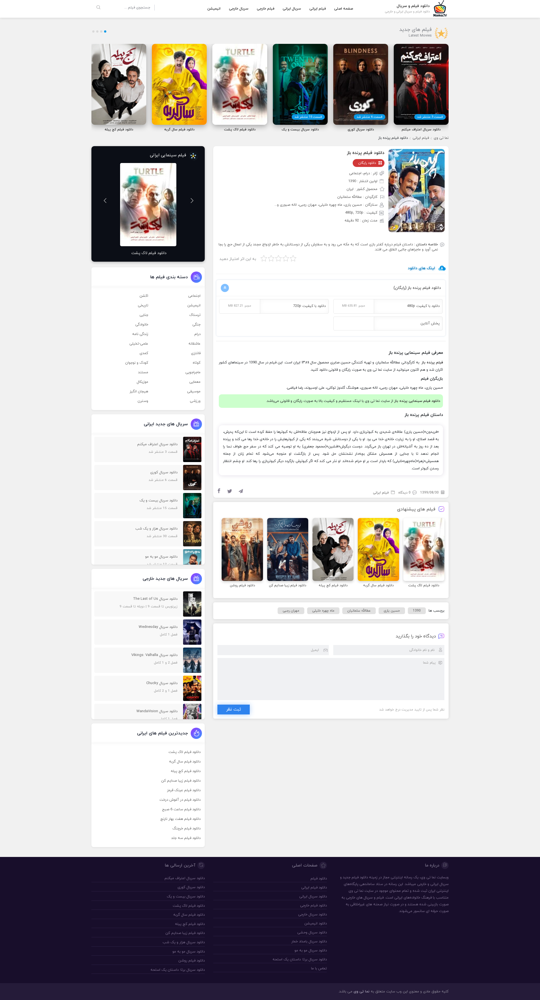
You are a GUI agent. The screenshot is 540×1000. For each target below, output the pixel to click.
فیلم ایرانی (317, 8)
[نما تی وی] (440, 8)
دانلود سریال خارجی (312, 914)
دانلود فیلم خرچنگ (186, 828)
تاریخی (143, 305)
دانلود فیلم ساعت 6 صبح (181, 809)
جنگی (196, 324)
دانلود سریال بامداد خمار (309, 941)
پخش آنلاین (430, 323)
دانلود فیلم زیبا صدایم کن (181, 780)
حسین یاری (392, 610)
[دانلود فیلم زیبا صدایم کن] (287, 550)
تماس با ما (319, 968)
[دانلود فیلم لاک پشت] (423, 550)
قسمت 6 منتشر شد (369, 117)
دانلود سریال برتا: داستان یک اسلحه (300, 959)
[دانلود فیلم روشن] (242, 550)
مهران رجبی (291, 610)
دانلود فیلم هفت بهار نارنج (180, 819)
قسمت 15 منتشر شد (308, 117)
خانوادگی (141, 324)
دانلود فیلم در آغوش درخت (180, 799)
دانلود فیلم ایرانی (314, 887)
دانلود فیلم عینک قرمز (184, 790)
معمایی (195, 381)
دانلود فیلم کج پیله (186, 771)
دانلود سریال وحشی (312, 932)
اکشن (144, 295)
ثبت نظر (233, 709)
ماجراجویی (193, 372)
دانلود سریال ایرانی (313, 896)
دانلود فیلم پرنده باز (365, 153)
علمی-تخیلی (138, 343)
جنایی (144, 315)
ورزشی (195, 401)
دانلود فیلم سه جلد (186, 838)
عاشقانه (194, 343)
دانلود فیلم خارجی (313, 905)
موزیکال (142, 381)
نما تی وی (441, 138)
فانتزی (196, 353)
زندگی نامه (140, 334)
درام (197, 334)
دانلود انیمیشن (315, 923)
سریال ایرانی (292, 8)
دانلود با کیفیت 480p (423, 306)
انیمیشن (213, 8)
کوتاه (197, 362)
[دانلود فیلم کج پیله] (333, 550)
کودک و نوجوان (136, 362)
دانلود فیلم (360, 877)
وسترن (143, 401)
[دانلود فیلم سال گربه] (378, 550)
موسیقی (194, 391)
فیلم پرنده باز (432, 362)
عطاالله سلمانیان (359, 610)
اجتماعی (194, 295)
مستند (143, 372)
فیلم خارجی (265, 8)
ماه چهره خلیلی (323, 610)
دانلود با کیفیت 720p (309, 306)
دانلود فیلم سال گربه (185, 761)
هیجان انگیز (139, 391)
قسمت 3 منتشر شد (430, 117)
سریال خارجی (238, 8)
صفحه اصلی (343, 8)
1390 (417, 610)
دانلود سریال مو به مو (310, 950)
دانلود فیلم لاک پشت (184, 752)
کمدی (144, 353)
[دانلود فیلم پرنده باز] (416, 190)
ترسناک (195, 315)
